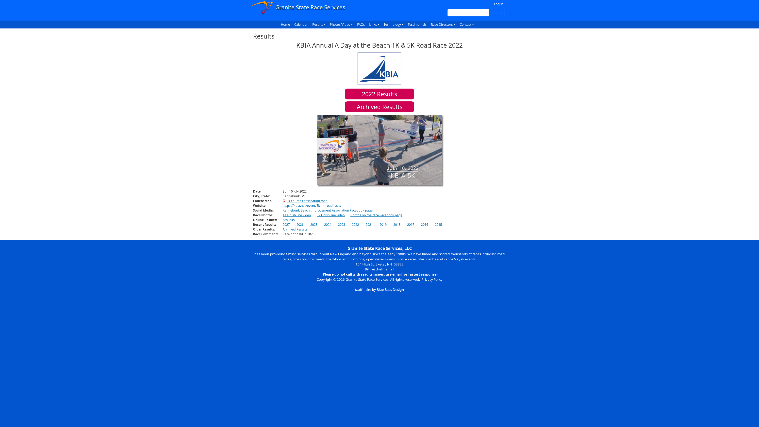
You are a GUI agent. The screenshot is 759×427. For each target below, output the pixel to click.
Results (379, 94)
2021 (369, 224)
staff (358, 289)
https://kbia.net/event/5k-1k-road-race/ (312, 205)
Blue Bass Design (390, 289)
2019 (383, 224)
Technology (392, 24)
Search (497, 12)
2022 (355, 224)
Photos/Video (340, 24)
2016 (424, 224)
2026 (300, 224)
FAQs (361, 24)
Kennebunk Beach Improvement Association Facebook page (328, 210)
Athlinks (289, 220)
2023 (341, 224)
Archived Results (379, 107)
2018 (396, 224)
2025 (313, 224)
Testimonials (417, 24)
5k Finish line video (331, 215)
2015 (438, 224)
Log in (498, 4)
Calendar (301, 24)
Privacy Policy (432, 279)
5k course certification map (307, 201)
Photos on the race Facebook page (376, 215)
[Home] (300, 7)
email (389, 269)
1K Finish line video (297, 215)
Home (285, 24)
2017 (410, 224)
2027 (286, 224)
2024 (327, 224)
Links (373, 24)
